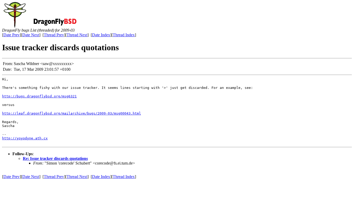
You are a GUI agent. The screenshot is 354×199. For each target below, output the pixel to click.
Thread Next (77, 35)
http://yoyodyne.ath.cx (25, 138)
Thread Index (124, 35)
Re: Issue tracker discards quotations (55, 158)
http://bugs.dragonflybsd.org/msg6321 (39, 96)
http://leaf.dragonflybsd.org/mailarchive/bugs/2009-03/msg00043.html (71, 113)
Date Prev (11, 35)
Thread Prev (54, 35)
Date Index (101, 35)
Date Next (30, 35)
